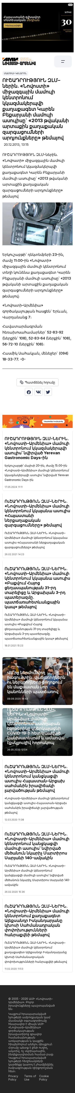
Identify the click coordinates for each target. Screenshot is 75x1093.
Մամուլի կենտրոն (15, 73)
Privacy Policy (13, 1077)
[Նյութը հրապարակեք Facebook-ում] (29, 391)
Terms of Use (30, 1077)
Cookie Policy (44, 1077)
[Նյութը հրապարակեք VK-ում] (38, 391)
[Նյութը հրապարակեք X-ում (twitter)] (48, 391)
